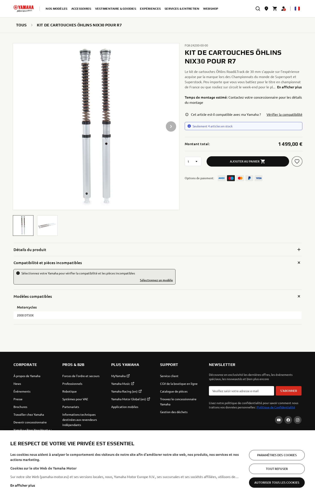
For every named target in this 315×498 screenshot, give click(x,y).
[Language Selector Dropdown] (297, 8)
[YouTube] (279, 420)
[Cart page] (275, 8)
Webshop (210, 8)
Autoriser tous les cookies (276, 482)
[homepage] (24, 8)
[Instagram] (298, 420)
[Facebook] (288, 420)
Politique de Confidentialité (276, 407)
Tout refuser (277, 469)
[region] (157, 464)
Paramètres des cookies (277, 455)
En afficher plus (22, 485)
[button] (23, 225)
